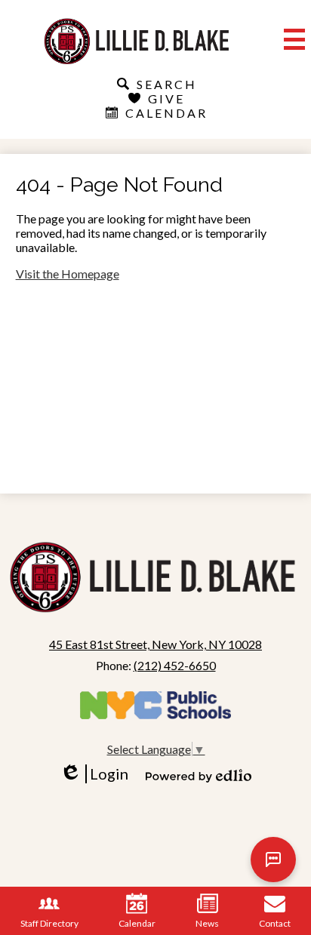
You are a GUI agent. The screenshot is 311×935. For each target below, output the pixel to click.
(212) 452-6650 (175, 665)
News (207, 923)
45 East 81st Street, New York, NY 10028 (155, 644)
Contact (275, 923)
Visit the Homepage (67, 273)
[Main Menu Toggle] (294, 39)
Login (99, 773)
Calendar (137, 923)
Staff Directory (49, 923)
